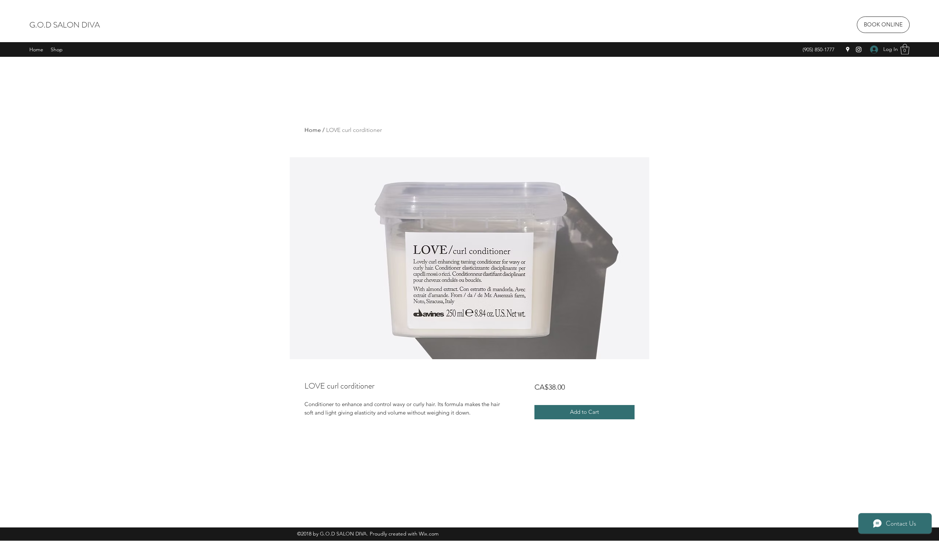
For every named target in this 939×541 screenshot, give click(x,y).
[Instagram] (858, 49)
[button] (904, 49)
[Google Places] (847, 49)
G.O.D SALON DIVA (64, 24)
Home (312, 129)
